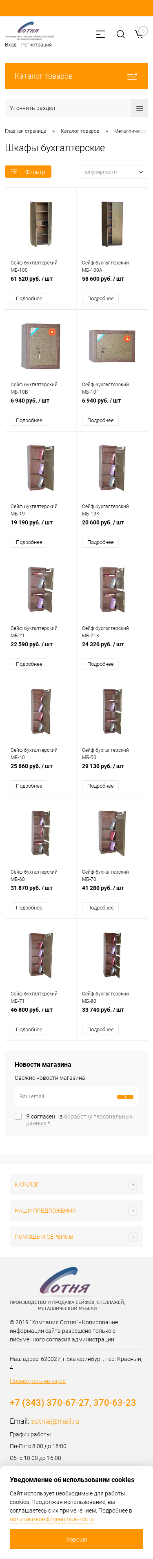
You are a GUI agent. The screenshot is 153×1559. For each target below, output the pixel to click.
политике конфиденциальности (52, 1519)
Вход (10, 45)
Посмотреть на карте (38, 1381)
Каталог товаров (44, 76)
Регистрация (36, 45)
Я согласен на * (79, 1119)
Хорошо (76, 1539)
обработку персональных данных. (79, 1119)
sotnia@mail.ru (55, 1421)
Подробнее (29, 298)
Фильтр (35, 172)
